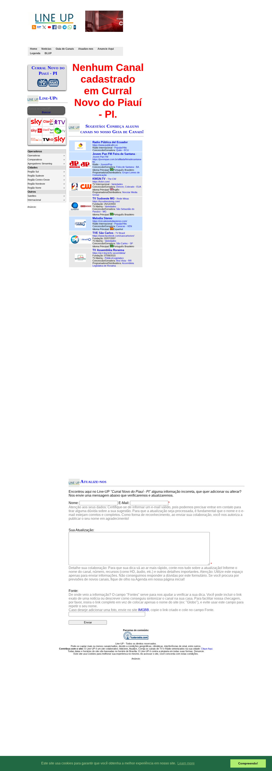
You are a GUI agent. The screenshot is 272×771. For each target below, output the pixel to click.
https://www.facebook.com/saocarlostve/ (113, 235)
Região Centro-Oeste (39, 179)
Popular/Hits (120, 147)
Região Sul (33, 171)
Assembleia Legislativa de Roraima (113, 264)
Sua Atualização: (81, 530)
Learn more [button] (186, 763)
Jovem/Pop (106, 164)
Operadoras (34, 155)
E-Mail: (124, 503)
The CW (112, 179)
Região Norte (34, 187)
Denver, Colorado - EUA (128, 186)
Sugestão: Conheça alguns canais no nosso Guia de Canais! (112, 128)
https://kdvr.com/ (101, 181)
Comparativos (35, 159)
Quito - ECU (122, 150)
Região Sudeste (36, 175)
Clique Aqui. (207, 648)
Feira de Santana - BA (127, 167)
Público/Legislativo (114, 258)
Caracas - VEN (124, 226)
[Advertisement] (198, 30)
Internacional (34, 200)
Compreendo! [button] (248, 763)
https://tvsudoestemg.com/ (106, 201)
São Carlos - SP (124, 243)
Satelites (32, 196)
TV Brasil (120, 233)
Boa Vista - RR (124, 260)
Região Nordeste (36, 183)
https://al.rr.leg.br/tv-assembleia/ (108, 253)
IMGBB (143, 610)
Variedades (117, 184)
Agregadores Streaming (40, 163)
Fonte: (156, 600)
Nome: (74, 503)
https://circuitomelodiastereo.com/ (109, 221)
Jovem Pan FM (100, 156)
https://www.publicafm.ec (105, 145)
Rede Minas (123, 198)
